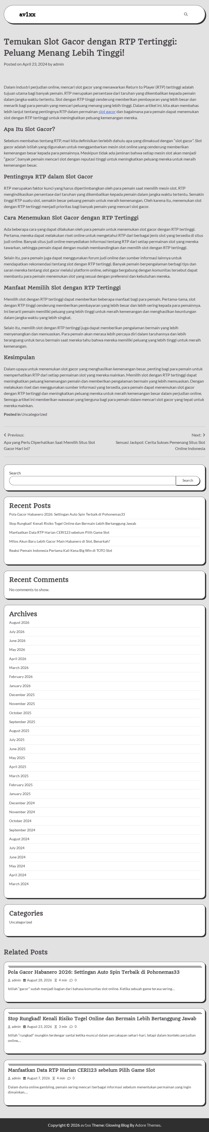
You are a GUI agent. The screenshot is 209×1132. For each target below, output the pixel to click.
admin (58, 64)
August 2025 (19, 731)
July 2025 (16, 740)
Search (15, 472)
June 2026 (17, 641)
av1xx (27, 14)
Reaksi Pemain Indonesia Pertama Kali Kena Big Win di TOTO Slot (60, 551)
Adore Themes (148, 1125)
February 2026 (21, 677)
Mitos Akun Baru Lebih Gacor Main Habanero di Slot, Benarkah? (59, 541)
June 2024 (17, 857)
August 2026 (19, 622)
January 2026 (20, 686)
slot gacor (107, 111)
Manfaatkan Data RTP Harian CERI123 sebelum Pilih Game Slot (59, 532)
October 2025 (20, 713)
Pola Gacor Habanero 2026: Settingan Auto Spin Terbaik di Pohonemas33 (67, 514)
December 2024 (22, 803)
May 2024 (17, 866)
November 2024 (22, 812)
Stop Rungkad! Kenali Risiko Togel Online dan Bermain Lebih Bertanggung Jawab (72, 523)
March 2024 (19, 884)
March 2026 (19, 668)
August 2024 (19, 839)
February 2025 (21, 785)
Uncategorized (34, 414)
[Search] (186, 14)
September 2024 (22, 830)
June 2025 (17, 749)
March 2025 (19, 776)
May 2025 (17, 758)
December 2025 (22, 695)
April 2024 (17, 875)
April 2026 (17, 659)
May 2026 (17, 650)
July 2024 (16, 848)
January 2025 (20, 794)
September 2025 (22, 722)
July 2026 (16, 632)
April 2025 (17, 767)
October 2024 (20, 821)
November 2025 (22, 704)
